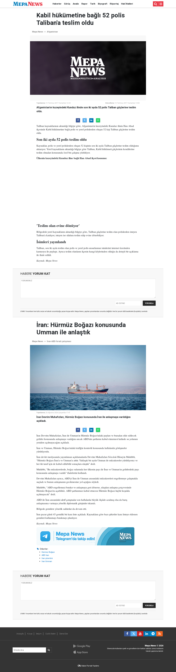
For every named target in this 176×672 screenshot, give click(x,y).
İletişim (39, 634)
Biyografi (102, 3)
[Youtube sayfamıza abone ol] (140, 633)
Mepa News (37, 32)
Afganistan (52, 32)
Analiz (76, 3)
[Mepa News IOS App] (81, 652)
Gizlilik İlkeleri (50, 634)
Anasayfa (20, 634)
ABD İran (45, 555)
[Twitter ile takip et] (134, 633)
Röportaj (114, 3)
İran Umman (47, 561)
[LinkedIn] (91, 120)
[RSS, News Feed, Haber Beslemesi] (159, 633)
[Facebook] (78, 120)
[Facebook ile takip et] (127, 633)
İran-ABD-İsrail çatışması (59, 341)
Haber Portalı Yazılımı (90, 666)
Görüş (67, 3)
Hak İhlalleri (127, 3)
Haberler (57, 3)
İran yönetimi (47, 558)
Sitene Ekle (63, 634)
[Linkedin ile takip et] (146, 633)
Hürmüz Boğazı (48, 552)
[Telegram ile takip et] (153, 633)
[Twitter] (85, 120)
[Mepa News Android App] (81, 646)
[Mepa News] (28, 3)
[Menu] (160, 4)
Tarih (92, 3)
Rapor (84, 3)
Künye (29, 634)
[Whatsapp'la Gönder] (98, 120)
